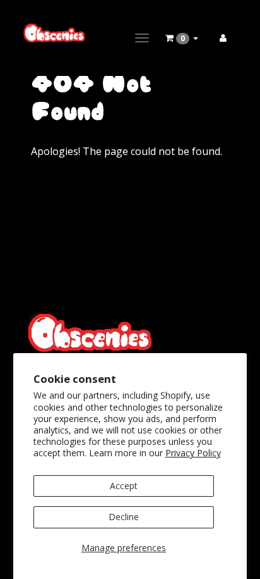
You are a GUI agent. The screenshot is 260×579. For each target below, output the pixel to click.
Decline (124, 517)
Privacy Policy (193, 453)
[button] (182, 38)
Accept (124, 486)
